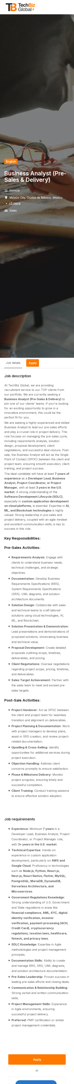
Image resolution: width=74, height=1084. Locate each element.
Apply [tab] (33, 363)
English (11, 161)
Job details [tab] (13, 363)
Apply (37, 1059)
